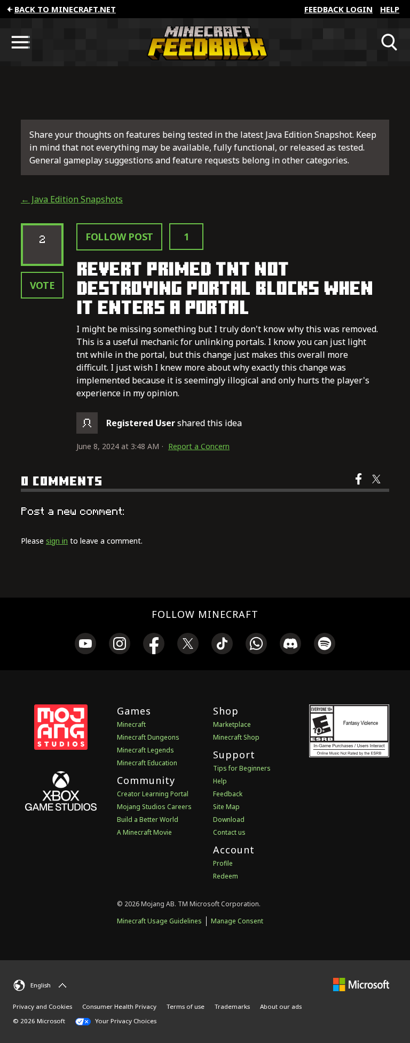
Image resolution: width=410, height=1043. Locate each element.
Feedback (227, 793)
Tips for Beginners (242, 768)
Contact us (229, 832)
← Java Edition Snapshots (72, 199)
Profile (223, 863)
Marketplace (232, 724)
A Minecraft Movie (144, 832)
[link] (85, 645)
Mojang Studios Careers (154, 806)
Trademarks (232, 1006)
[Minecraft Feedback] (205, 42)
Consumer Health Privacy (119, 1006)
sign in (57, 541)
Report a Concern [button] (199, 446)
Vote (42, 285)
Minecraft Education (147, 762)
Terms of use (185, 1006)
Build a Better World (147, 819)
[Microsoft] (361, 984)
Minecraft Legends (145, 750)
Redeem (225, 876)
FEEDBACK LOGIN (338, 9)
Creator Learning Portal (152, 793)
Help (389, 9)
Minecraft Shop (236, 737)
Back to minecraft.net (65, 9)
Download (229, 819)
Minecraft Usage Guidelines (159, 921)
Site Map (226, 806)
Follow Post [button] (119, 236)
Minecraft (131, 724)
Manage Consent (237, 921)
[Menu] (20, 42)
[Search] (389, 42)
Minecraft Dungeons (148, 737)
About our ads (281, 1006)
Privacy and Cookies (42, 1006)
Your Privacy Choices (124, 1021)
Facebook (359, 486)
